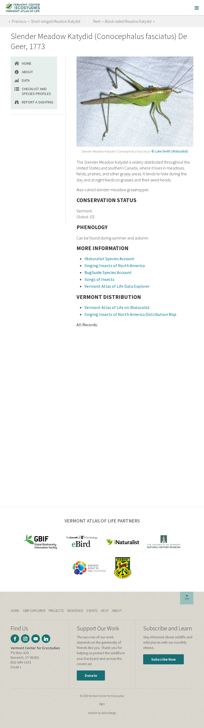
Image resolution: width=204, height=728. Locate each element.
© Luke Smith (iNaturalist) (169, 151)
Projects (56, 610)
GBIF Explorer (34, 610)
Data (26, 80)
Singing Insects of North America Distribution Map (130, 314)
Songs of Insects (99, 279)
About (27, 71)
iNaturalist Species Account (109, 258)
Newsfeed (75, 610)
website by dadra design (102, 713)
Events (92, 610)
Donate (91, 675)
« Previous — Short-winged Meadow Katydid (44, 21)
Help (104, 610)
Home (26, 63)
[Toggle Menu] (196, 7)
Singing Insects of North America (114, 265)
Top (187, 599)
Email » (16, 667)
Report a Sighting (37, 102)
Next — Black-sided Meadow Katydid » (124, 21)
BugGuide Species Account (108, 272)
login (102, 704)
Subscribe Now (163, 659)
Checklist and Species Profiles (36, 91)
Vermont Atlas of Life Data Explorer (117, 286)
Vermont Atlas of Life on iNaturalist (117, 307)
